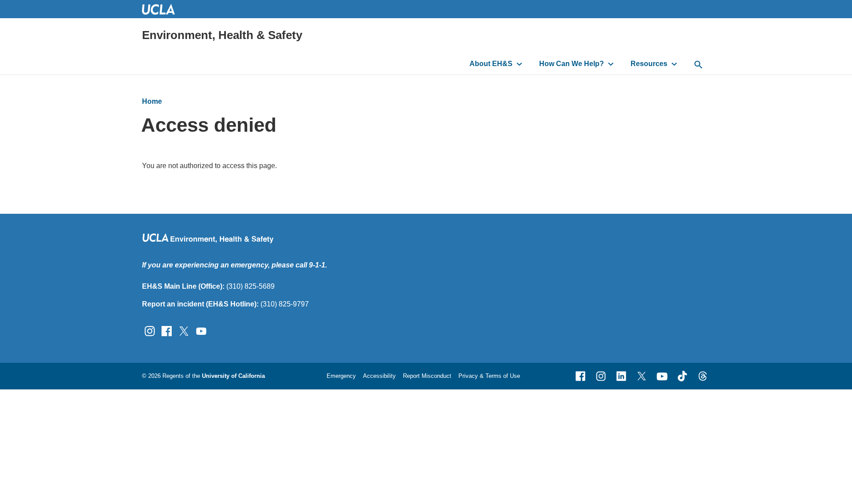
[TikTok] (682, 376)
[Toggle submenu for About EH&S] (519, 64)
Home (152, 101)
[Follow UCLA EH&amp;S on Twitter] (183, 330)
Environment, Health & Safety (222, 35)
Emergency (341, 376)
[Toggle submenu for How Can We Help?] (610, 64)
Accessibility (379, 376)
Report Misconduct (427, 376)
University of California (233, 376)
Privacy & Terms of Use (489, 376)
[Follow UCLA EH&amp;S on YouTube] (201, 330)
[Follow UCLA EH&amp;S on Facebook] (167, 330)
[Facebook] (580, 376)
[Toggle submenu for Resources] (674, 64)
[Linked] (621, 376)
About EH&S (491, 63)
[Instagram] (601, 376)
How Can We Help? (571, 63)
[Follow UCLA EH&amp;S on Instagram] (150, 330)
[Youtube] (662, 376)
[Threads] (703, 376)
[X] (642, 376)
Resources (649, 63)
